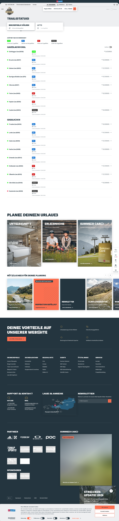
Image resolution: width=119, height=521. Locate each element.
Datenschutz (27, 498)
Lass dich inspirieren (12, 375)
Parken (44, 369)
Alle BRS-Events (64, 372)
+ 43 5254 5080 (11, 403)
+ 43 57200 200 (10, 407)
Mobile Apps (99, 369)
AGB (35, 498)
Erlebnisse (27, 366)
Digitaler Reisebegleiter (84, 366)
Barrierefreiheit (44, 498)
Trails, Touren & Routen (13, 366)
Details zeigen (75, 518)
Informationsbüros (100, 366)
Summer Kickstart (64, 361)
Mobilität (44, 366)
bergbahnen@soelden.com (31, 403)
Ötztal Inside (81, 361)
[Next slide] (110, 275)
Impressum (18, 498)
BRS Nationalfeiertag (65, 369)
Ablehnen (104, 515)
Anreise (34, 4)
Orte (43, 361)
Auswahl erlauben (104, 511)
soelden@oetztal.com (30, 407)
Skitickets (27, 364)
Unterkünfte (28, 361)
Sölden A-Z (45, 372)
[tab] (51, 5)
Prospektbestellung (100, 372)
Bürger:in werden (11, 364)
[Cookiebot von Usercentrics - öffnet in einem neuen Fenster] (12, 518)
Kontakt (98, 361)
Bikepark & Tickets (11, 369)
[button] (9, 498)
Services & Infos (11, 372)
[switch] (43, 518)
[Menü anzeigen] (2, 9)
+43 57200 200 (10, 4)
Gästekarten (81, 364)
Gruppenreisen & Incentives (32, 369)
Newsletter (98, 364)
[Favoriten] (114, 5)
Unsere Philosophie (12, 361)
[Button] (109, 401)
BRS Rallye (63, 366)
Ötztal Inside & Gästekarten (23, 4)
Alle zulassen (105, 507)
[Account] (117, 5)
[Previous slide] (105, 275)
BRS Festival (63, 364)
